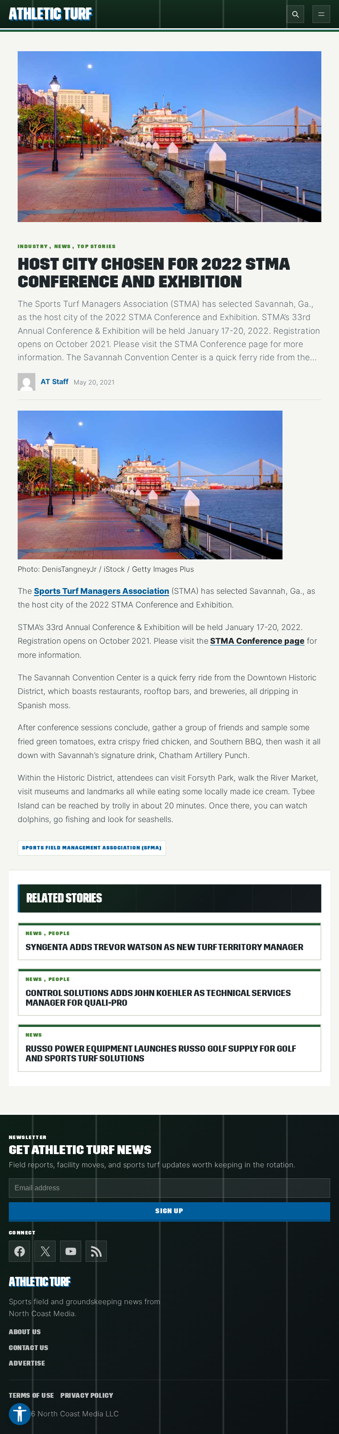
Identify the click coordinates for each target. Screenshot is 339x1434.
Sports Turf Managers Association (101, 591)
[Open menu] (321, 14)
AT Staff (54, 381)
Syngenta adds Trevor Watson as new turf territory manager (164, 947)
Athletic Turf (50, 13)
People (59, 933)
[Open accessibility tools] (20, 1414)
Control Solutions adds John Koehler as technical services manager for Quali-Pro (158, 998)
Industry (33, 246)
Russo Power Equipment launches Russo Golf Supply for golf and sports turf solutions (161, 1054)
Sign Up (169, 1211)
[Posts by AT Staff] (26, 385)
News (62, 246)
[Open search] (295, 14)
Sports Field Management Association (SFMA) (92, 847)
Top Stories (96, 246)
